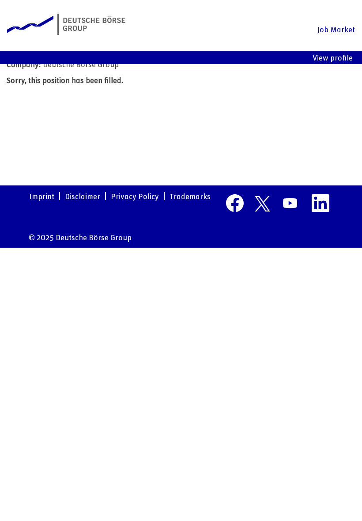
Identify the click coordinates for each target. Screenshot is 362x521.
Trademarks (190, 196)
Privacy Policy (135, 196)
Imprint (41, 196)
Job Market (336, 29)
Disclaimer (82, 196)
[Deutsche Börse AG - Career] (66, 24)
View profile (333, 57)
